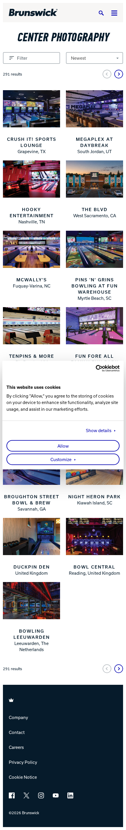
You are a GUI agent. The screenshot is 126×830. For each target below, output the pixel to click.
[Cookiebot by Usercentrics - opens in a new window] (94, 368)
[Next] (118, 74)
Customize (60, 459)
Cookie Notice (23, 777)
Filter (22, 58)
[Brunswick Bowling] (33, 12)
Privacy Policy (23, 762)
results (12, 74)
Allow (63, 446)
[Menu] (114, 12)
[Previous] (107, 74)
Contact (17, 732)
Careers (16, 747)
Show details (98, 430)
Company (18, 717)
